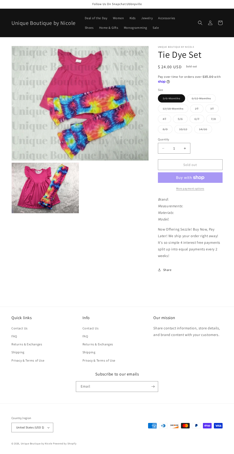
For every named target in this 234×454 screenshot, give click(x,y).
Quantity (163, 139)
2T (199, 109)
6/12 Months (204, 99)
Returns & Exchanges (26, 344)
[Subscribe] (153, 386)
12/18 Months (175, 109)
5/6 (183, 120)
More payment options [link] (190, 188)
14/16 (205, 130)
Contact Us (19, 328)
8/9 (168, 130)
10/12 (185, 130)
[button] (200, 23)
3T (214, 109)
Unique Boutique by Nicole (37, 443)
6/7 (199, 120)
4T (167, 120)
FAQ (14, 336)
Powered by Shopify (65, 443)
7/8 (216, 120)
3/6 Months (174, 99)
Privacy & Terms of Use (27, 360)
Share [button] (167, 270)
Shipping (17, 352)
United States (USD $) (30, 427)
